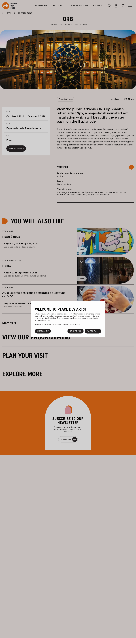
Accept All (93, 331)
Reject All (75, 331)
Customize (43, 331)
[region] (68, 319)
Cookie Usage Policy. (71, 324)
